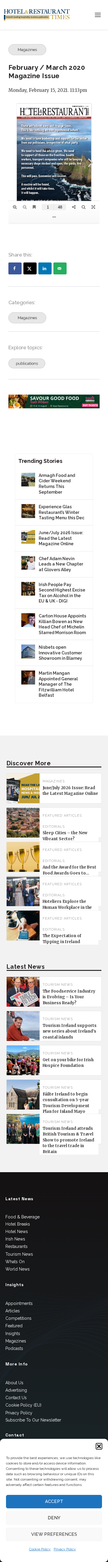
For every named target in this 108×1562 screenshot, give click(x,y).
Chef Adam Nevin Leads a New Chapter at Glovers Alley (61, 564)
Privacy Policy (65, 1549)
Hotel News (16, 1231)
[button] (99, 1446)
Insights (12, 1333)
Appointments (19, 1303)
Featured (13, 1325)
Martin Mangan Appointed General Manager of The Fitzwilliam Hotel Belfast (58, 684)
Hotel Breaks (17, 1224)
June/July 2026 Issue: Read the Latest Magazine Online (61, 538)
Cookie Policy (40, 1549)
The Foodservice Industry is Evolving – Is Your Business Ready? (69, 997)
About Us (14, 1382)
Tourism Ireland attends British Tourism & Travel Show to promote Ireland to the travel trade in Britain (68, 1140)
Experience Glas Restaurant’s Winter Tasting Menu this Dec (61, 512)
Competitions (18, 1318)
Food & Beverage (22, 1217)
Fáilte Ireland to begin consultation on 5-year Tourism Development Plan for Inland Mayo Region (66, 1106)
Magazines (27, 49)
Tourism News (58, 985)
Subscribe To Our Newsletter (33, 1420)
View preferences (54, 1534)
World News (17, 1269)
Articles (73, 816)
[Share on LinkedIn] (45, 268)
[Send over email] (60, 268)
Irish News (15, 1239)
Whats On (15, 1261)
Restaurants (16, 1246)
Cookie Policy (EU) (23, 1405)
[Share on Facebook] (15, 268)
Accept (54, 1501)
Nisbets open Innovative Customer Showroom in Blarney (60, 653)
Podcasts (14, 1348)
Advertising (16, 1390)
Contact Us (16, 1397)
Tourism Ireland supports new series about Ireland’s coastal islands (70, 1031)
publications (27, 363)
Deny (54, 1518)
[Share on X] (30, 268)
